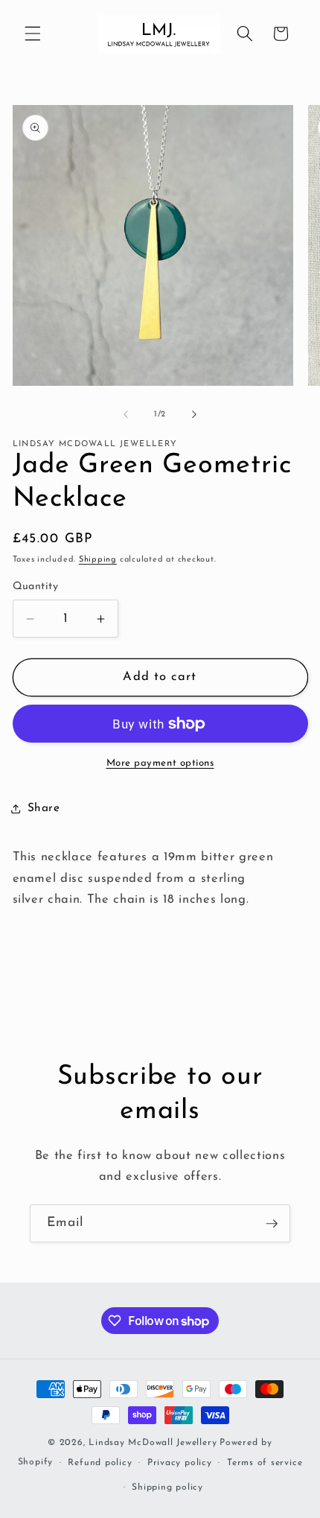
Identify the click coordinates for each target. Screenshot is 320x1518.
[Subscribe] (271, 1223)
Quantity (36, 586)
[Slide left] (125, 414)
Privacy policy (179, 1462)
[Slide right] (194, 414)
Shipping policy (167, 1487)
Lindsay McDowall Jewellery (153, 1442)
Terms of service (264, 1462)
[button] (33, 33)
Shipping (98, 560)
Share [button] (44, 808)
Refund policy (100, 1462)
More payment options (160, 763)
